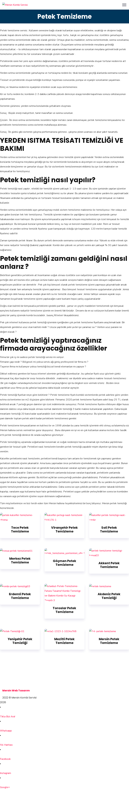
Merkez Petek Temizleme (20, 560)
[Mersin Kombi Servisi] (15, 4)
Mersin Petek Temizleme (109, 641)
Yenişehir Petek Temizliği (20, 641)
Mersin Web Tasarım (16, 690)
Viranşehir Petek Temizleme (64, 529)
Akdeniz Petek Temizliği (109, 596)
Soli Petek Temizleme (109, 529)
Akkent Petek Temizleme (109, 565)
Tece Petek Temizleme (20, 529)
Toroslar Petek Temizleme (64, 610)
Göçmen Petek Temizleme (64, 563)
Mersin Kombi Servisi (16, 676)
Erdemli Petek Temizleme (20, 596)
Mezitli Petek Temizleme (64, 641)
